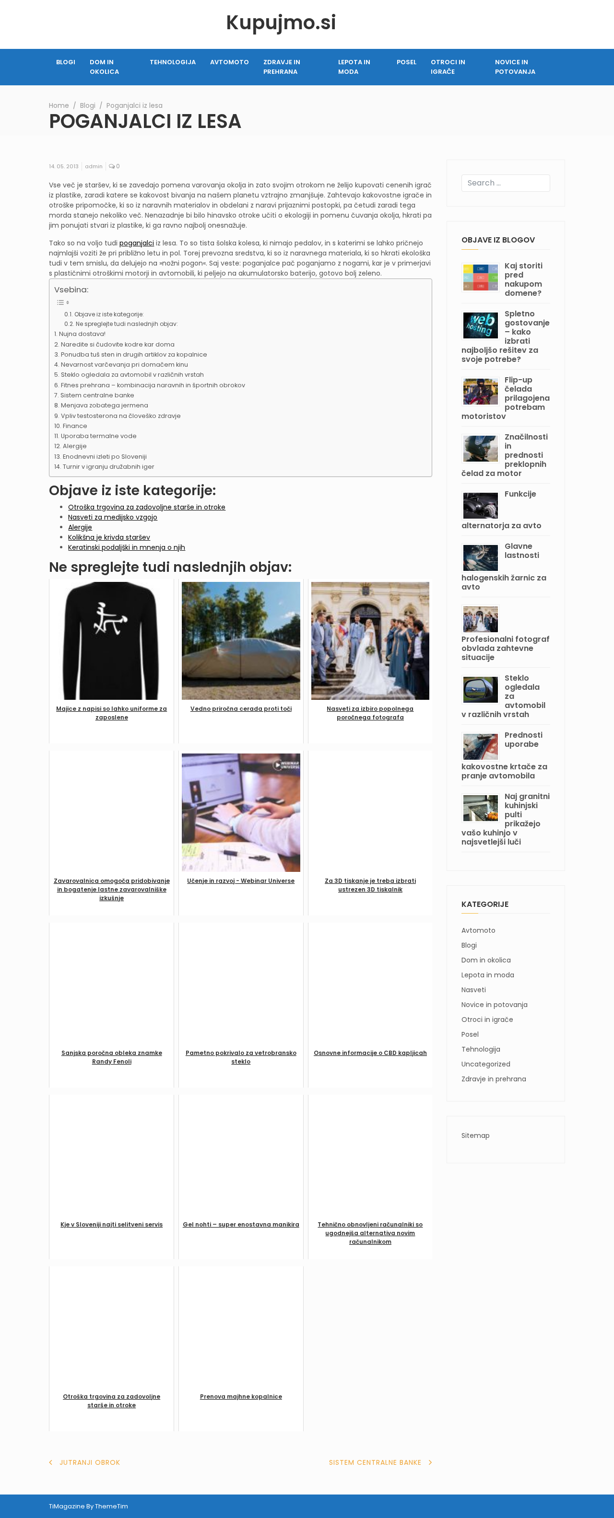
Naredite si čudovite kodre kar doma (118, 344)
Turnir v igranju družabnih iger (108, 467)
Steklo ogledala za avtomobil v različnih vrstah (132, 375)
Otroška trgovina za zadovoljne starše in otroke (146, 507)
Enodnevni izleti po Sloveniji (105, 456)
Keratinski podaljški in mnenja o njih (126, 547)
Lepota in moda (354, 67)
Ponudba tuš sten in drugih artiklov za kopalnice (134, 354)
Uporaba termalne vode (99, 436)
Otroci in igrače (448, 67)
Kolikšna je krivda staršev (109, 537)
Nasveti (473, 990)
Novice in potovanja (515, 67)
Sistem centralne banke (97, 395)
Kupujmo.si (281, 22)
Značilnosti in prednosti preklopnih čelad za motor (504, 455)
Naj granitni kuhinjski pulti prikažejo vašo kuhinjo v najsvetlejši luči (505, 819)
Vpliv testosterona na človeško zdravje (121, 416)
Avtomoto (229, 62)
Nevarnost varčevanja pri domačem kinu (124, 364)
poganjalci (136, 243)
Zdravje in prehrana (281, 67)
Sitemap (475, 1135)
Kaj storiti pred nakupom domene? (524, 279)
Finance (75, 426)
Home (59, 105)
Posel (406, 62)
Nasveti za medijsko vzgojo (112, 517)
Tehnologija (173, 62)
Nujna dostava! (82, 334)
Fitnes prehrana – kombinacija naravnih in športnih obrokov (153, 385)
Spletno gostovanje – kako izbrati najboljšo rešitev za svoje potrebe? (505, 336)
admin (94, 166)
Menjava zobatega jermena (104, 405)
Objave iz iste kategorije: (108, 314)
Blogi (65, 62)
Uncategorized (485, 1064)
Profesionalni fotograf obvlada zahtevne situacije (505, 648)
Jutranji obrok (89, 1462)
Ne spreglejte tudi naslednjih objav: (126, 324)
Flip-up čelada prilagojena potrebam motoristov (505, 398)
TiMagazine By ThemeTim (88, 1506)
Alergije (75, 446)
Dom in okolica (104, 67)
